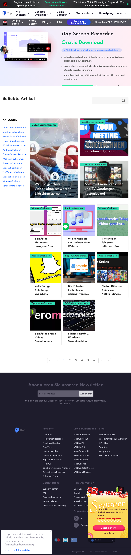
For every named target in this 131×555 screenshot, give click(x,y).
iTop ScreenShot (50, 451)
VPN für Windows (82, 434)
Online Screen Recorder (15, 155)
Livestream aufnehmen (14, 128)
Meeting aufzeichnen (13, 132)
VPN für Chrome (81, 455)
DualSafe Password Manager (56, 468)
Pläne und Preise (50, 476)
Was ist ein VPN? (107, 434)
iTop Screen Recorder (53, 439)
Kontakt (77, 493)
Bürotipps (103, 447)
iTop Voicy (48, 447)
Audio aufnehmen (12, 150)
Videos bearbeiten (12, 168)
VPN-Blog (103, 443)
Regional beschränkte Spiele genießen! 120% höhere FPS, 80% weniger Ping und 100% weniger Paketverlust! (69, 4)
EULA (115, 552)
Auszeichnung (80, 501)
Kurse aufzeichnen (12, 163)
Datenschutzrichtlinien (98, 552)
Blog (45, 22)
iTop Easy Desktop (51, 443)
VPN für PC (79, 443)
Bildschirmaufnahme (108, 455)
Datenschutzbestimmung (19, 544)
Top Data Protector (52, 459)
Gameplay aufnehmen (14, 137)
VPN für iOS (79, 447)
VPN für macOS (81, 439)
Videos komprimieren (14, 177)
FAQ (59, 22)
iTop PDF (47, 464)
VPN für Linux (80, 464)
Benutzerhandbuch (52, 497)
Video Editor (33, 22)
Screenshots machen (13, 186)
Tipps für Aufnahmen (13, 141)
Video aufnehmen (12, 181)
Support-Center (50, 489)
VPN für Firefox (81, 459)
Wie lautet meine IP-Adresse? (113, 439)
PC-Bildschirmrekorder (15, 146)
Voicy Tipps (104, 451)
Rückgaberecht (78, 552)
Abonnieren (86, 393)
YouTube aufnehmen (13, 172)
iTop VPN (47, 434)
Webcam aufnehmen (13, 159)
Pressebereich (80, 497)
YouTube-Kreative (82, 505)
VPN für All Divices (82, 472)
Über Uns (78, 489)
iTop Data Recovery (52, 455)
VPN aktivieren (50, 501)
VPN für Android (81, 451)
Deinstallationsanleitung (54, 505)
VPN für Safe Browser (84, 468)
